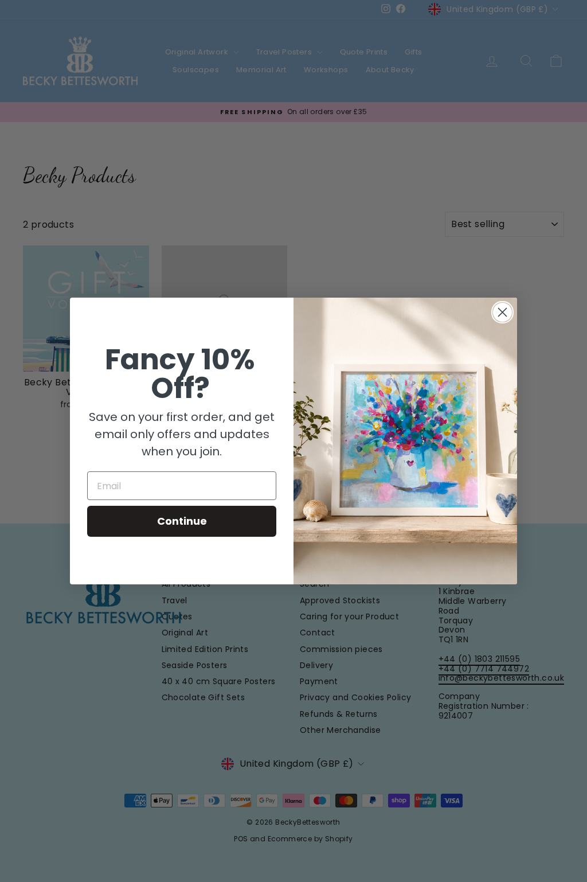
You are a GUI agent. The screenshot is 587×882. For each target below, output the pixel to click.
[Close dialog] (502, 312)
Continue (182, 521)
